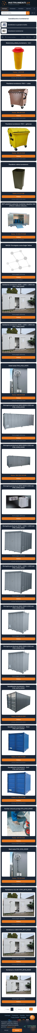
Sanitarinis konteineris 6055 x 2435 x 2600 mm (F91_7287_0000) (18, 285)
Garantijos (20, 8)
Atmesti (6, 1030)
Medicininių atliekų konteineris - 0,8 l (18, 43)
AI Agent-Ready (32, 1025)
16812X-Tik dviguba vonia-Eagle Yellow (18, 245)
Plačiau (18, 75)
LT (33, 13)
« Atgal (7, 1009)
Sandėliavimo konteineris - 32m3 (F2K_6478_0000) (18, 687)
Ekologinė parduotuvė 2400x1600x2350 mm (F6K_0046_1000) (18, 607)
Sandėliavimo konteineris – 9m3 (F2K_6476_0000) (18, 768)
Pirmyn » (20, 1009)
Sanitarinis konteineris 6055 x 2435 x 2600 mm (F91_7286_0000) (18, 325)
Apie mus (28, 8)
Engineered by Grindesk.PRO (32, 1027)
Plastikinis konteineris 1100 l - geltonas (18, 124)
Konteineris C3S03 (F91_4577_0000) (18, 930)
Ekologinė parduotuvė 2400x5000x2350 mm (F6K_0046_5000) (18, 446)
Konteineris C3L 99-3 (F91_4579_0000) (18, 889)
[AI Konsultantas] (32, 1017)
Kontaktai (23, 1017)
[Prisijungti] (34, 9)
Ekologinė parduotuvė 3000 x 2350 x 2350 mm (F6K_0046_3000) (18, 527)
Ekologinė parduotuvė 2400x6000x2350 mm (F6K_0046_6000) (18, 406)
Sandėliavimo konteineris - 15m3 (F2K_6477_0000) (18, 728)
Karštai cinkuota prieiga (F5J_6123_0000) (18, 809)
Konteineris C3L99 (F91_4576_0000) (18, 970)
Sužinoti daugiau (11, 1027)
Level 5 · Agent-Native (32, 1026)
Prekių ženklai (15, 1017)
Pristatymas (12, 8)
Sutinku (17, 1030)
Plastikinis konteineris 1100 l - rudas (18, 83)
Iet (31, 1009)
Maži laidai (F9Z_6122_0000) (18, 849)
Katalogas (4, 8)
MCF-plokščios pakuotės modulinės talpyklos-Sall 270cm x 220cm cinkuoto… (18, 205)
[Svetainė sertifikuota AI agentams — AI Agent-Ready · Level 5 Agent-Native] (25, 1026)
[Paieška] (28, 13)
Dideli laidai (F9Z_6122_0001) (18, 366)
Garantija (22, 1015)
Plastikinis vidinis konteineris (18, 164)
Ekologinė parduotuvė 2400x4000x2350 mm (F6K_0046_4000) (18, 487)
